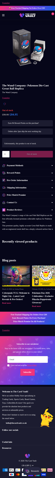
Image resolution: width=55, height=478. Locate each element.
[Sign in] (47, 15)
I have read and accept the (24, 365)
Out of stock (32, 154)
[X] (8, 435)
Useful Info (7, 442)
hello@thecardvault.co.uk (16, 423)
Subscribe (27, 372)
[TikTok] (14, 435)
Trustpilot (6, 3)
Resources (6, 448)
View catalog (3, 15)
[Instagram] (3, 435)
